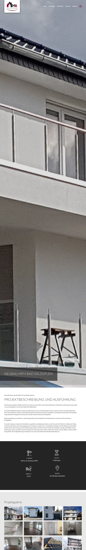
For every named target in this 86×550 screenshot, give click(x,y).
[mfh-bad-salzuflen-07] (33, 528)
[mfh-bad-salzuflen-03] (53, 528)
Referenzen (60, 6)
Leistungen (52, 6)
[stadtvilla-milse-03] (53, 513)
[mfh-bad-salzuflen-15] (33, 513)
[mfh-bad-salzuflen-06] (13, 528)
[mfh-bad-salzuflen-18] (72, 543)
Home (45, 6)
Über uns (67, 6)
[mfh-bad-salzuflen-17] (53, 543)
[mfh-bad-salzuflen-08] (13, 543)
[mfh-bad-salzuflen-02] (72, 513)
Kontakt (74, 6)
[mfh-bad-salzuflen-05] (72, 528)
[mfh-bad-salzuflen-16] (33, 543)
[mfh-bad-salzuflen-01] (13, 513)
